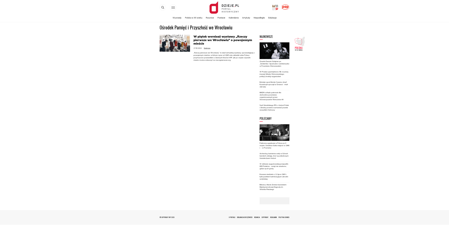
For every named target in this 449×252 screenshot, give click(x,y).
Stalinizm (207, 48)
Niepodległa (259, 17)
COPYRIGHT (265, 217)
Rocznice (210, 17)
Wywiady (177, 17)
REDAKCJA (257, 217)
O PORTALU (232, 217)
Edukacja (272, 17)
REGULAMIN (273, 217)
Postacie (221, 17)
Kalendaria (234, 17)
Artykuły (246, 17)
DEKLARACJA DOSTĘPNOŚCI (244, 217)
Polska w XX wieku (193, 17)
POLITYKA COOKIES (284, 217)
